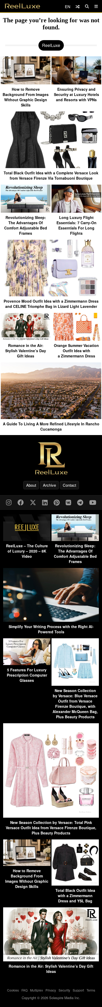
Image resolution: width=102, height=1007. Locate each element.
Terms (91, 990)
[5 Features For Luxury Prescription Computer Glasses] (26, 663)
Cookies (13, 990)
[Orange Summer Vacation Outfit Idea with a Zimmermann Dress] (76, 338)
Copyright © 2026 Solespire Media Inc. (51, 997)
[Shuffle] (77, 6)
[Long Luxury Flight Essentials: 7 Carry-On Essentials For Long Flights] (76, 210)
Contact (69, 485)
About (31, 485)
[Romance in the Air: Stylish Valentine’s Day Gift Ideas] (25, 338)
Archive (49, 485)
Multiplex (36, 990)
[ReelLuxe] (51, 458)
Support (78, 990)
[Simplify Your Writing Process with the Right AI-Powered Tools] (51, 620)
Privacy (51, 990)
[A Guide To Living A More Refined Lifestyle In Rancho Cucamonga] (51, 417)
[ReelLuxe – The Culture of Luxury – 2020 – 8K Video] (26, 539)
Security (64, 990)
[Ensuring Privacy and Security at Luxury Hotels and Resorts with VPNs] (76, 82)
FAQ (24, 990)
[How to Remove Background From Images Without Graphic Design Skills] (25, 82)
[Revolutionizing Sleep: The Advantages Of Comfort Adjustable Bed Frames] (25, 210)
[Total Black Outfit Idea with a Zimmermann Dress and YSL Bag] (75, 884)
